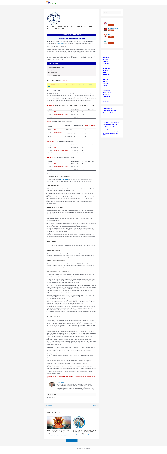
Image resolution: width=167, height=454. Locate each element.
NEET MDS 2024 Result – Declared (55, 66)
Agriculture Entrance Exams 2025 (111, 131)
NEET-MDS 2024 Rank (52, 72)
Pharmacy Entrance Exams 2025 (111, 129)
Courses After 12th (107, 108)
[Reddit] (55, 394)
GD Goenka (81, 38)
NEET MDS (60, 43)
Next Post (96, 405)
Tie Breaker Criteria (52, 69)
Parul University (74, 38)
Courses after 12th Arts (108, 115)
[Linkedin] (52, 394)
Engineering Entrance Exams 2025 (111, 122)
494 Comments (50, 435)
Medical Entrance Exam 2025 (110, 124)
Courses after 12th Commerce (110, 113)
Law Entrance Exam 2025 (109, 126)
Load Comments (72, 440)
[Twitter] (50, 394)
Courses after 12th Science (109, 110)
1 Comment (50, 31)
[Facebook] (48, 394)
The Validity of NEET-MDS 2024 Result (56, 67)
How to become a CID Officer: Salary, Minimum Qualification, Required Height (58, 432)
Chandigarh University (64, 38)
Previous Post (48, 405)
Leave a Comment (76, 434)
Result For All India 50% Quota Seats (55, 73)
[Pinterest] (54, 394)
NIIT (109, 34)
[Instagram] (57, 394)
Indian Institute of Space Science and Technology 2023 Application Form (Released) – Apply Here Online (84, 431)
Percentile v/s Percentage (53, 70)
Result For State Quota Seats (54, 75)
